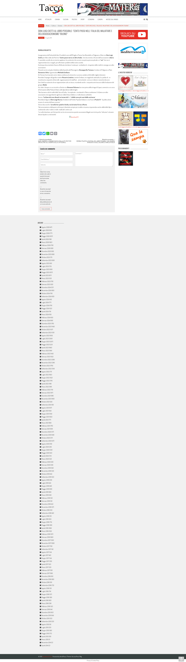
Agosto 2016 (45, 588)
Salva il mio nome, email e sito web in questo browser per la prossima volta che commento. (45, 177)
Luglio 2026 (45, 230)
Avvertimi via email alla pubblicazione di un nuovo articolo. (46, 202)
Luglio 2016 (45, 591)
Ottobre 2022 (46, 366)
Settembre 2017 (46, 549)
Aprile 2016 (45, 600)
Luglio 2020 (45, 447)
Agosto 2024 (45, 299)
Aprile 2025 (45, 275)
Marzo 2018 (45, 531)
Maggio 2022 (45, 381)
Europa (100, 19)
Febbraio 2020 (46, 462)
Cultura (65, 19)
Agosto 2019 (45, 480)
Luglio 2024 (45, 302)
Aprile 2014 (45, 645)
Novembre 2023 (46, 327)
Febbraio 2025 (46, 281)
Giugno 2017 (45, 558)
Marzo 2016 (45, 603)
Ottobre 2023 (46, 330)
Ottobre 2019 (46, 474)
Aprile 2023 (45, 348)
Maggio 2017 (45, 561)
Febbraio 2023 (46, 354)
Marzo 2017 (45, 567)
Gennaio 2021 (46, 429)
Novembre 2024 (46, 290)
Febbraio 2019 (46, 498)
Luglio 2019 (45, 483)
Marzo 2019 (45, 495)
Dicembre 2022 (46, 360)
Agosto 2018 (45, 516)
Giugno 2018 (45, 522)
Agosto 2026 (46, 227)
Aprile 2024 (45, 311)
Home (40, 19)
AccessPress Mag (77, 656)
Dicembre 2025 (46, 251)
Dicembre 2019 (46, 468)
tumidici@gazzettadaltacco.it (140, 127)
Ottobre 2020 (46, 438)
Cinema (60, 26)
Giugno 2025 (45, 269)
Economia (91, 19)
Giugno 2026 (46, 233)
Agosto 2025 (45, 263)
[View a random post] (144, 19)
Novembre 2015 (46, 615)
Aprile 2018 (45, 528)
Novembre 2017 (46, 543)
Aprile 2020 (45, 456)
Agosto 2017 (45, 552)
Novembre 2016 (46, 579)
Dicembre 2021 (46, 396)
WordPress (63, 656)
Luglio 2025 (45, 266)
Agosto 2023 (45, 336)
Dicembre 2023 (46, 323)
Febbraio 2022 (46, 390)
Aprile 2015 (45, 636)
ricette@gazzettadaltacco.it (125, 127)
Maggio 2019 (45, 489)
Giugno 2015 (45, 630)
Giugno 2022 (45, 378)
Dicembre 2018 (46, 504)
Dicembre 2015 (46, 612)
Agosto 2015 (45, 624)
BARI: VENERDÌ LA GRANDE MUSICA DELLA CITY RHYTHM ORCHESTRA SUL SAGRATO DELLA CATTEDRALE (54, 142)
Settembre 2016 (46, 585)
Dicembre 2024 (46, 287)
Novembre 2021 (46, 399)
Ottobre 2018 (46, 510)
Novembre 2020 (47, 435)
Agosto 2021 (45, 408)
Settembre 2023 (47, 333)
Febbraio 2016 (46, 606)
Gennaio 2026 (46, 248)
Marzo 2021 (45, 423)
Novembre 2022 (46, 363)
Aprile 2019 (45, 492)
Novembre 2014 (46, 642)
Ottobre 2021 (45, 402)
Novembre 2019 (46, 471)
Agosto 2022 (45, 372)
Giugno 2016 (45, 594)
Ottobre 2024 (46, 293)
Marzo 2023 (45, 351)
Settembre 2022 (47, 369)
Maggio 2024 (45, 308)
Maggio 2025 (45, 272)
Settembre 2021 (46, 405)
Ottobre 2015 (45, 618)
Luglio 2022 (45, 375)
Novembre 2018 (46, 507)
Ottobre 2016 (46, 582)
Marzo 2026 (45, 242)
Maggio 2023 (45, 345)
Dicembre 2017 (46, 540)
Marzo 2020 (45, 459)
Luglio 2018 (45, 519)
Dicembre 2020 (46, 432)
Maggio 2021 (45, 417)
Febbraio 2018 (46, 534)
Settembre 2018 (46, 513)
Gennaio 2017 (46, 573)
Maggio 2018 (45, 525)
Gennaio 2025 (46, 284)
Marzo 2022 (45, 387)
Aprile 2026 (45, 239)
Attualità (48, 19)
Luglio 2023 (45, 339)
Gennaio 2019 (46, 501)
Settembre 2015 (46, 621)
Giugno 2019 (45, 486)
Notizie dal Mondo (112, 19)
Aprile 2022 (45, 384)
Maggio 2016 (45, 597)
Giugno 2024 (45, 305)
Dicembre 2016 (46, 576)
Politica (74, 19)
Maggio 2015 (45, 633)
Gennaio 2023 (46, 357)
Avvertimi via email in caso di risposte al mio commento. (45, 191)
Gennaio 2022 (46, 393)
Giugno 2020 (46, 450)
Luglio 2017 (45, 555)
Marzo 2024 (45, 314)
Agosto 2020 (46, 444)
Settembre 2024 (46, 296)
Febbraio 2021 (46, 426)
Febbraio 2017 (46, 570)
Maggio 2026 (46, 236)
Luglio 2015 (45, 627)
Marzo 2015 (45, 639)
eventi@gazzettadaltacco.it (140, 91)
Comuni (57, 19)
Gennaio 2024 (46, 320)
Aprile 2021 (45, 420)
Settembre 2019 (46, 477)
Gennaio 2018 (46, 537)
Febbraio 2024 (46, 317)
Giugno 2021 (45, 414)
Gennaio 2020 (46, 465)
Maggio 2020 (46, 453)
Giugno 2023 (45, 342)
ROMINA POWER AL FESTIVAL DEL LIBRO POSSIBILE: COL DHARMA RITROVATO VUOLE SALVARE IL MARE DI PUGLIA (96, 142)
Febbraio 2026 (46, 245)
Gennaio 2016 (46, 609)
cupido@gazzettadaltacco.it (125, 91)
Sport (82, 19)
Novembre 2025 (46, 254)
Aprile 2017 (45, 564)
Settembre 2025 (47, 260)
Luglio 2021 (45, 411)
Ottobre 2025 (46, 257)
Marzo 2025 (45, 278)
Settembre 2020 (47, 441)
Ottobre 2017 (45, 546)
